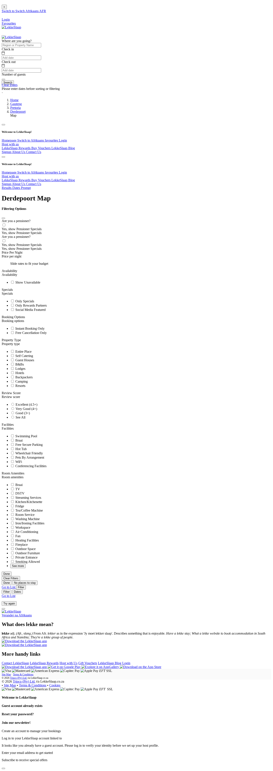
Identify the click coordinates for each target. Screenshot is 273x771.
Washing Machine (27, 519)
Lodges (20, 368)
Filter (21, 587)
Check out (9, 62)
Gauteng (16, 104)
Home (14, 100)
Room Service (25, 514)
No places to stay (25, 582)
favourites (52, 140)
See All (20, 417)
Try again (9, 603)
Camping (21, 381)
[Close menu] (3, 124)
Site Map (6, 674)
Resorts (20, 386)
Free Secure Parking (29, 444)
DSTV (20, 493)
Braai (19, 440)
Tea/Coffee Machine (29, 510)
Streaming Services (28, 497)
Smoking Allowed (27, 561)
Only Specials (24, 301)
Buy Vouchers (41, 148)
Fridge (19, 506)
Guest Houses (24, 360)
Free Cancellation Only (31, 333)
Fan (17, 536)
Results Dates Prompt (16, 188)
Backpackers (24, 377)
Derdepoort (18, 111)
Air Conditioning (26, 532)
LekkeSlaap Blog (63, 148)
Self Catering (24, 356)
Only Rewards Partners (31, 305)
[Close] (3, 218)
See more (18, 566)
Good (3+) (22, 413)
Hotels (19, 373)
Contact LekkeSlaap (15, 663)
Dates (17, 591)
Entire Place (23, 351)
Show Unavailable (27, 282)
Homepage (9, 140)
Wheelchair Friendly (29, 453)
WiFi (18, 462)
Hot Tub (21, 449)
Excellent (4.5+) (26, 404)
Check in (8, 49)
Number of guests (14, 74)
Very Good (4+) (26, 409)
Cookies (54, 685)
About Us (19, 152)
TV (17, 489)
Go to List (9, 587)
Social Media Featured (30, 310)
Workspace (22, 527)
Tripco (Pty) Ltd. (18, 677)
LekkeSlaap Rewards (16, 148)
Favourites (9, 23)
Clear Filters (10, 578)
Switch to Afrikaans (31, 140)
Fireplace (21, 544)
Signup (7, 152)
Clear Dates (9, 85)
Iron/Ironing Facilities (29, 523)
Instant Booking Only (30, 328)
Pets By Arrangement (29, 457)
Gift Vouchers (87, 663)
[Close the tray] (3, 768)
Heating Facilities (27, 540)
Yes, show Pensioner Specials (22, 229)
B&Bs (19, 364)
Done (6, 573)
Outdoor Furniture (27, 553)
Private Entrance (26, 557)
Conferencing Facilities (30, 466)
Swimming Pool (26, 436)
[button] (136, 93)
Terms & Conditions (23, 674)
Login (63, 140)
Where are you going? (17, 41)
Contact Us (33, 152)
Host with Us (68, 663)
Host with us (10, 144)
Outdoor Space (25, 549)
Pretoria (15, 108)
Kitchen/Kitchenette (28, 502)
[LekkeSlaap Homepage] (11, 27)
